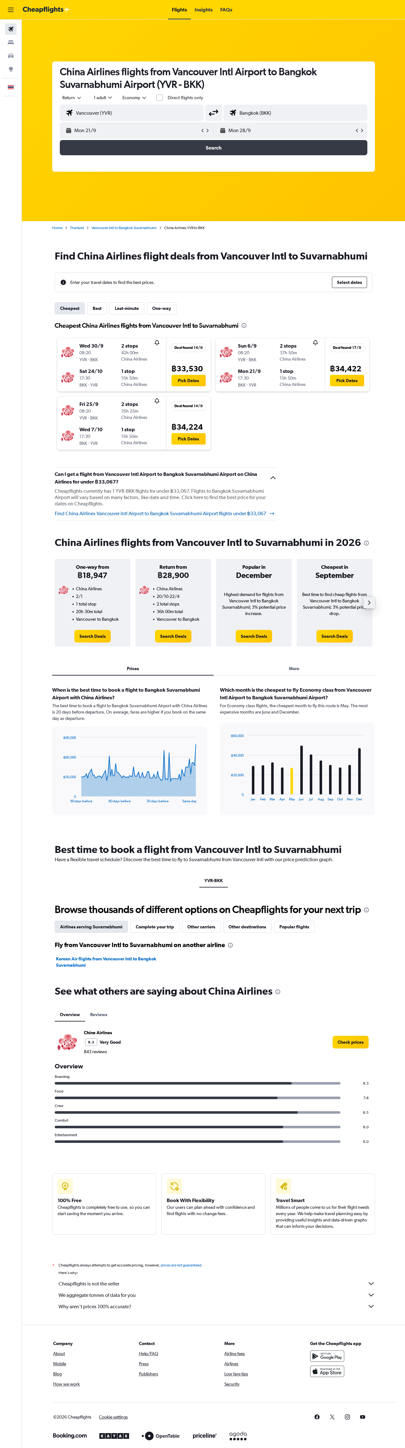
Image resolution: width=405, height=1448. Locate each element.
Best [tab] (97, 308)
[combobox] (72, 97)
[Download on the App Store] (327, 1371)
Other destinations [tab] (247, 926)
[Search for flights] (11, 29)
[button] (11, 10)
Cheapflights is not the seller (89, 1284)
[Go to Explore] (11, 69)
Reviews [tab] (98, 1014)
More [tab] (294, 668)
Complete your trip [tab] (155, 926)
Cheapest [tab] (69, 308)
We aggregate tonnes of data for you (97, 1295)
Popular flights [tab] (294, 926)
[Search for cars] (11, 55)
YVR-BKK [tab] (213, 880)
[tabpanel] (213, 757)
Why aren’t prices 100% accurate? (95, 1307)
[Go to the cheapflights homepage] (46, 10)
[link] (92, 636)
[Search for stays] (11, 42)
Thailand (77, 228)
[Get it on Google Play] (327, 1356)
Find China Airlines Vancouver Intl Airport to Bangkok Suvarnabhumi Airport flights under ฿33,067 (160, 513)
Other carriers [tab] (201, 926)
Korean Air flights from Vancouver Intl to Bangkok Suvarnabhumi (106, 962)
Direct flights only (185, 97)
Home (57, 228)
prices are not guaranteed (181, 1265)
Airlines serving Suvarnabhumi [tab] (91, 926)
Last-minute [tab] (127, 308)
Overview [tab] (70, 1014)
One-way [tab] (161, 308)
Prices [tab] (133, 668)
